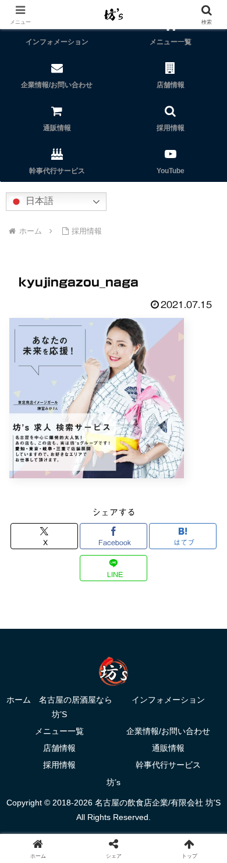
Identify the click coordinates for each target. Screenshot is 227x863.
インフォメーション (168, 699)
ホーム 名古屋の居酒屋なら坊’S (59, 707)
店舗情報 (59, 748)
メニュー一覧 (59, 731)
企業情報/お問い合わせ (168, 731)
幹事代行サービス (168, 764)
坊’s (113, 782)
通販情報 (168, 748)
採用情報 (59, 764)
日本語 (38, 201)
